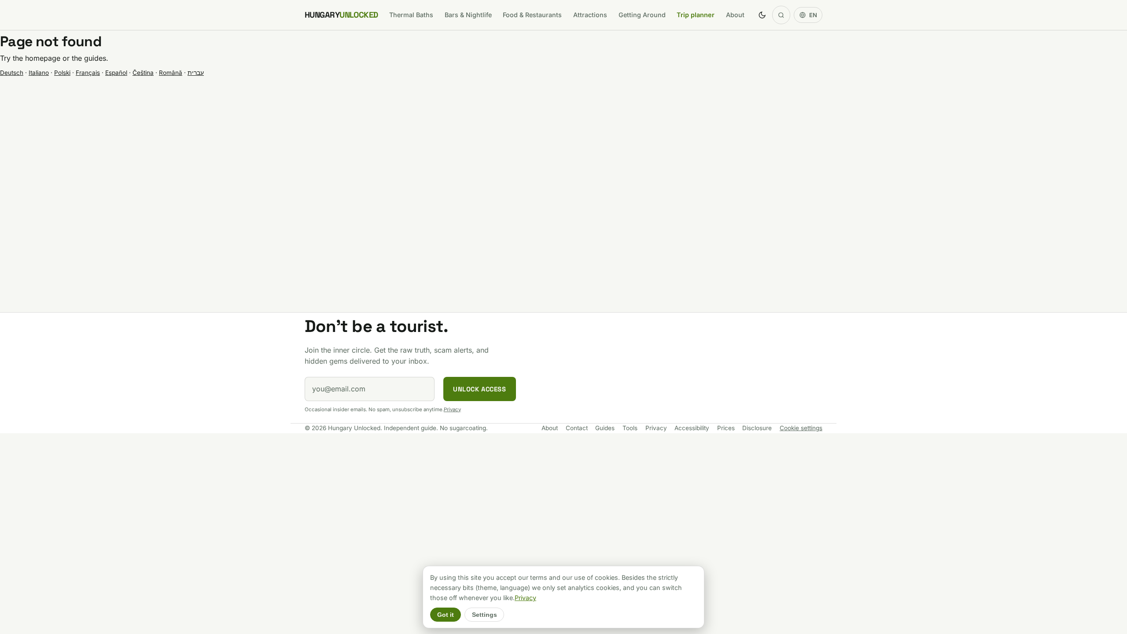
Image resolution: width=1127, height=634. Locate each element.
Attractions (590, 14)
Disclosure (757, 427)
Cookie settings (801, 427)
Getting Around (642, 14)
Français (88, 72)
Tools (629, 427)
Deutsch (11, 72)
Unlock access (479, 389)
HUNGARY (341, 15)
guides (95, 58)
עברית (196, 72)
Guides (605, 427)
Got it (445, 615)
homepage (42, 58)
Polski (62, 72)
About (735, 14)
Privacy (452, 409)
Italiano (39, 72)
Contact (577, 427)
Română (170, 72)
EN (813, 14)
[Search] (781, 15)
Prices (726, 427)
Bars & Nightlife (468, 14)
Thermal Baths (411, 14)
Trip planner (696, 14)
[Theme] (762, 15)
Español (116, 72)
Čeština (143, 72)
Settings (484, 615)
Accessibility (691, 427)
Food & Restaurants (532, 14)
